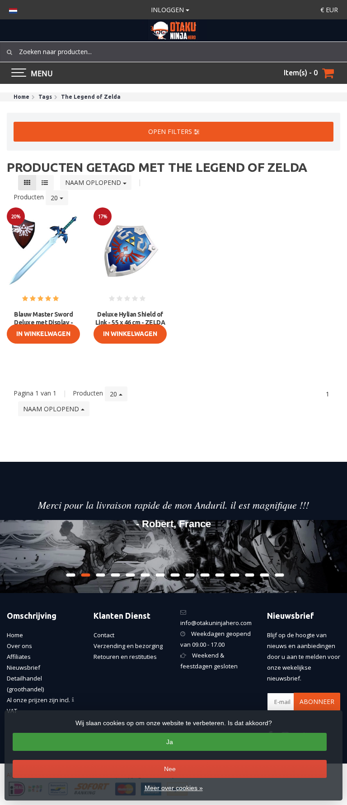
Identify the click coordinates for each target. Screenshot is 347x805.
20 (55, 197)
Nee (170, 769)
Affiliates (19, 657)
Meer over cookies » (174, 787)
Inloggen (168, 9)
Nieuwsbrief (23, 667)
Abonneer (317, 701)
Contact (104, 635)
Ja (169, 741)
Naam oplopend (94, 182)
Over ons (19, 646)
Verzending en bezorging (128, 646)
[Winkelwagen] (328, 73)
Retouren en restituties (125, 657)
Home (15, 635)
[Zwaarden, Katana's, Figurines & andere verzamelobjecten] (173, 30)
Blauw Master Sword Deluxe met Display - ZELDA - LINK (43, 322)
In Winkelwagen (43, 333)
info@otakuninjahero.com (216, 623)
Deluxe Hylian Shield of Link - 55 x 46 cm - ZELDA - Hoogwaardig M (130, 322)
